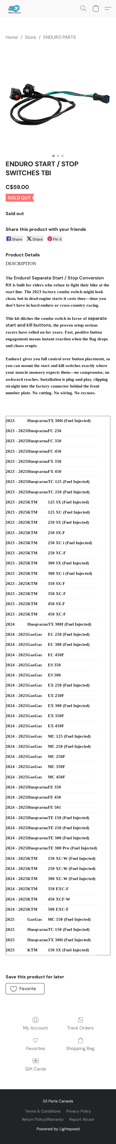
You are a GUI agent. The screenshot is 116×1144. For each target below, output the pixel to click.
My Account (35, 1028)
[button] (14, 8)
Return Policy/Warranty (43, 1119)
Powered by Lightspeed (58, 1128)
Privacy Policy (78, 1111)
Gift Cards (35, 1069)
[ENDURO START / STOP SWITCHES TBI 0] (58, 99)
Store (30, 37)
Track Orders (80, 1028)
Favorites (35, 1048)
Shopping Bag (80, 1048)
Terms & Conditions (43, 1111)
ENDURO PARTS (59, 37)
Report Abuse (81, 1119)
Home (12, 37)
